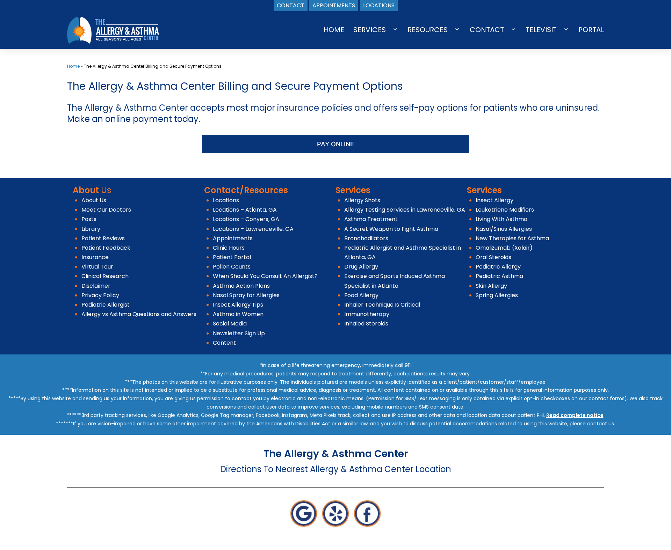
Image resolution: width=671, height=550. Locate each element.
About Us (93, 200)
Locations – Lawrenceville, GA (253, 229)
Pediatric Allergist (105, 305)
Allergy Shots (362, 200)
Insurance (95, 257)
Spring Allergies (497, 295)
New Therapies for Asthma (512, 238)
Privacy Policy (100, 295)
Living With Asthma (501, 219)
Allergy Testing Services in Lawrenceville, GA (404, 210)
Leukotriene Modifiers (505, 210)
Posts (88, 219)
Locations (226, 200)
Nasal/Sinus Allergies (504, 229)
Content (224, 343)
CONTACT (487, 30)
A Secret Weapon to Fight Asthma (391, 229)
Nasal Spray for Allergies (246, 295)
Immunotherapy (366, 314)
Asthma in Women (238, 314)
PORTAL (591, 30)
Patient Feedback (105, 248)
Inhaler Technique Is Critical (382, 305)
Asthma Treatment (371, 219)
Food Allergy (361, 295)
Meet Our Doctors (106, 210)
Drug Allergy (361, 267)
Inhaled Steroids (366, 324)
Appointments (233, 238)
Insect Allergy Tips (238, 305)
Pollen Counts (232, 267)
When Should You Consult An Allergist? (265, 276)
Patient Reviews (103, 238)
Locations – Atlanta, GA (245, 210)
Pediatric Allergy (498, 267)
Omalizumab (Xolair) (504, 248)
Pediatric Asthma (499, 276)
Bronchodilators (366, 238)
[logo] (113, 29)
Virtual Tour (97, 267)
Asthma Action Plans (241, 286)
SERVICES (369, 30)
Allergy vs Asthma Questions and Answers (138, 314)
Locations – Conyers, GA (246, 219)
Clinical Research (105, 276)
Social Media (230, 324)
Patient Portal (232, 257)
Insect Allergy (494, 200)
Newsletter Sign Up (239, 333)
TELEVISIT (541, 30)
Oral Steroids (493, 257)
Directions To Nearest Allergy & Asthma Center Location (335, 469)
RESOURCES (427, 30)
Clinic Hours (229, 248)
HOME (334, 30)
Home (73, 66)
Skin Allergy (491, 286)
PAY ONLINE (335, 144)
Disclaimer (95, 286)
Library (90, 229)
